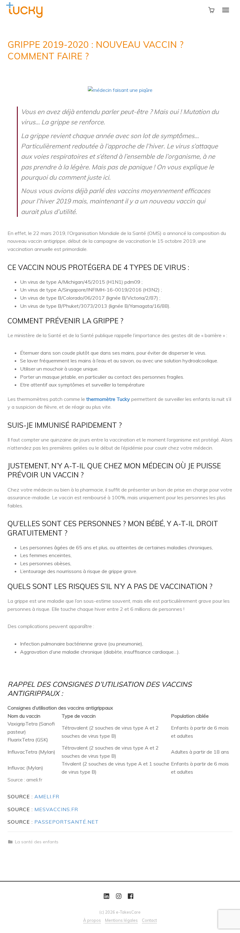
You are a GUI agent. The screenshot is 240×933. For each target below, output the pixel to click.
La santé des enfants (36, 842)
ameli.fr (46, 796)
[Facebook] (130, 896)
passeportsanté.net (66, 822)
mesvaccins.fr (56, 809)
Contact (149, 920)
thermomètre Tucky (108, 399)
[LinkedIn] (106, 896)
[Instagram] (118, 896)
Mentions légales (121, 920)
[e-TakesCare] (24, 9)
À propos (92, 920)
